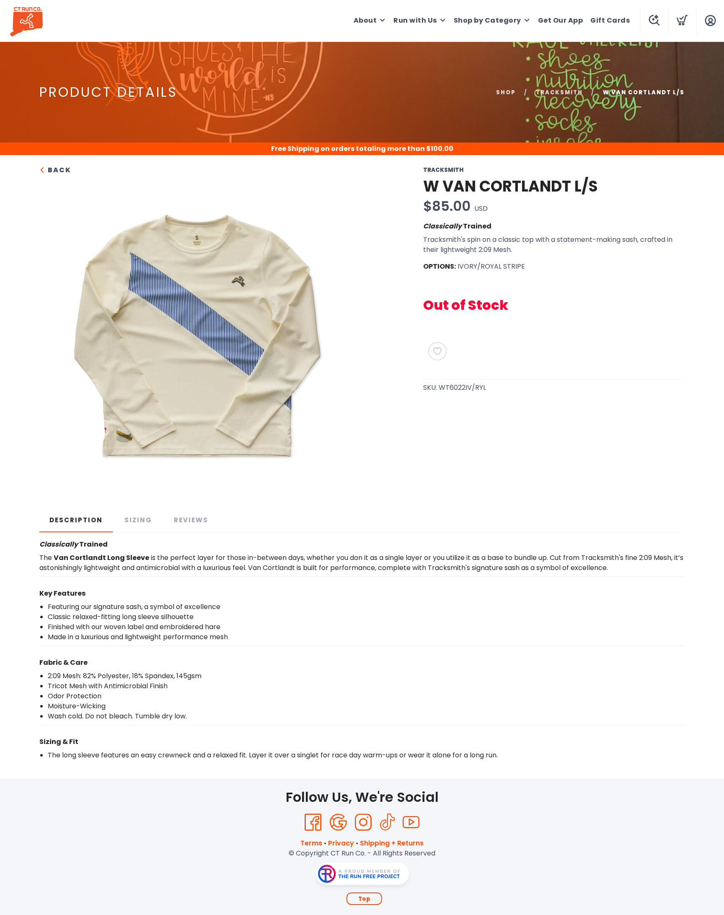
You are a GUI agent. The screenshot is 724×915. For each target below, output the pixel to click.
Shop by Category (487, 20)
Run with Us (415, 20)
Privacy (341, 843)
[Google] (338, 822)
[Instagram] (363, 822)
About (365, 20)
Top (364, 899)
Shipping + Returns (392, 843)
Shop (506, 92)
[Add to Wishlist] (437, 351)
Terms (311, 843)
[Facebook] (313, 822)
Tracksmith (559, 92)
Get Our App (560, 20)
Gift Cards (610, 20)
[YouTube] (411, 822)
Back (58, 170)
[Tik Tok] (387, 822)
